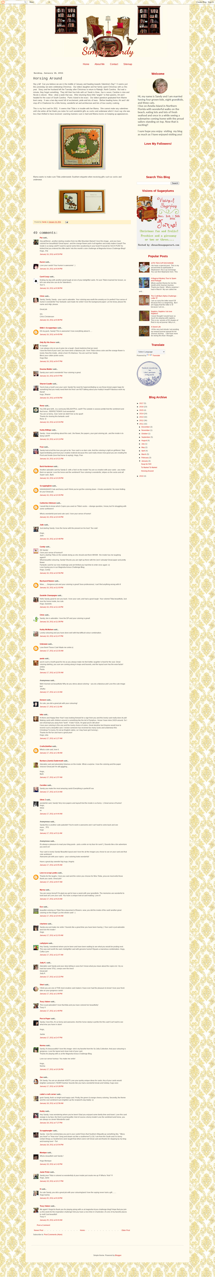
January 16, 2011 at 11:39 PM (51, 622)
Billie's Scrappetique (48, 328)
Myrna (42, 890)
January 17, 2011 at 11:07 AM (51, 955)
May (143, 447)
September (146, 437)
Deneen (43, 700)
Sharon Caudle (46, 384)
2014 (141, 414)
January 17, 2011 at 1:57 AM (51, 777)
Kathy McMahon (46, 630)
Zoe (41, 1077)
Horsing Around (147, 471)
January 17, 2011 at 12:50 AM (51, 673)
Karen (42, 262)
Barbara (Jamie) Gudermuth (51, 761)
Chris (42, 296)
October (144, 434)
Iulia (41, 715)
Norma (42, 1046)
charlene (43, 924)
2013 (141, 417)
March (144, 454)
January (144, 461)
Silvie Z (43, 800)
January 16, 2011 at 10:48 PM (51, 539)
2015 (141, 410)
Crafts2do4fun (46, 746)
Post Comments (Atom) (53, 1235)
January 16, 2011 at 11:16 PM (51, 607)
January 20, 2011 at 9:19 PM (51, 1198)
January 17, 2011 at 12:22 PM (51, 977)
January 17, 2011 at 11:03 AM (51, 935)
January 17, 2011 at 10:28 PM (51, 1086)
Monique (43, 1153)
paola (42, 659)
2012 (141, 420)
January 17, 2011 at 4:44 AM (51, 814)
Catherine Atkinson (48, 503)
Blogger (118, 1255)
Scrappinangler (46, 1131)
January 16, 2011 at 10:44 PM (51, 517)
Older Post (126, 1230)
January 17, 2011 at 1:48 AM (51, 753)
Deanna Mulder (46, 369)
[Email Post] (66, 222)
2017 (141, 403)
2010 (141, 476)
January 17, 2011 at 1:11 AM (51, 707)
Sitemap (127, 64)
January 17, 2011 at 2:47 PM (51, 1038)
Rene (42, 406)
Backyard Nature (47, 581)
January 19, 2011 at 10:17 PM (51, 1181)
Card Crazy (44, 277)
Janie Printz (45, 1172)
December (145, 427)
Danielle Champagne (48, 595)
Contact (114, 64)
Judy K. (43, 963)
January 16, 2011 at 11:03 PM (51, 588)
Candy (42, 547)
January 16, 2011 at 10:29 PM (51, 478)
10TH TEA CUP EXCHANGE (162, 263)
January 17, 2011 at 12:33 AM (51, 651)
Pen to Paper (45, 1019)
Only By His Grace (47, 342)
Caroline (43, 785)
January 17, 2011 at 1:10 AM (51, 692)
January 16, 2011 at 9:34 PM (51, 269)
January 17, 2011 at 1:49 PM (51, 1011)
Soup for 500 (146, 464)
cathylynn (44, 943)
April (143, 451)
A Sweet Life (156, 327)
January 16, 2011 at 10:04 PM (51, 422)
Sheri (42, 985)
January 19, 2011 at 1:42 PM (51, 1164)
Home (86, 64)
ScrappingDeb (46, 486)
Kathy (42, 1111)
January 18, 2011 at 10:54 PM (51, 1145)
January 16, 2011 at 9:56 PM (51, 398)
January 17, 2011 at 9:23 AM (51, 899)
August (144, 441)
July (143, 444)
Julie (42, 525)
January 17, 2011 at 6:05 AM (51, 865)
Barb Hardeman (46, 466)
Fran (42, 447)
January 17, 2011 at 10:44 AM (51, 916)
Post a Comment (43, 1225)
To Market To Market (149, 467)
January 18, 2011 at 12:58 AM (51, 1103)
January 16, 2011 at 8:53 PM (51, 254)
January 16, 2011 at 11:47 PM (51, 636)
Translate (156, 356)
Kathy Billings (45, 430)
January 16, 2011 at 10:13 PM (51, 439)
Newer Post (38, 1230)
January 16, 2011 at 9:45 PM (51, 334)
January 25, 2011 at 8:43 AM (51, 1220)
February (145, 458)
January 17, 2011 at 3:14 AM (51, 792)
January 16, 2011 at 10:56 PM (51, 573)
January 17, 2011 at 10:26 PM (51, 1069)
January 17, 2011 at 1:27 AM (51, 738)
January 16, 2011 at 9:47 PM (51, 361)
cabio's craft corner (48, 1094)
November (145, 430)
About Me (100, 64)
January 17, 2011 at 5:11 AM (51, 833)
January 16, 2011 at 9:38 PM (51, 288)
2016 (141, 407)
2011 (141, 424)
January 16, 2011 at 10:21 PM (51, 459)
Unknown (44, 644)
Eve (41, 907)
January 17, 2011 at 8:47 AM (51, 882)
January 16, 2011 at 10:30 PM (51, 495)
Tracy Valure (45, 1002)
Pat (41, 238)
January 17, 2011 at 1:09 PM (51, 994)
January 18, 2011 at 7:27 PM (51, 1123)
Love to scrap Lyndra (48, 873)
